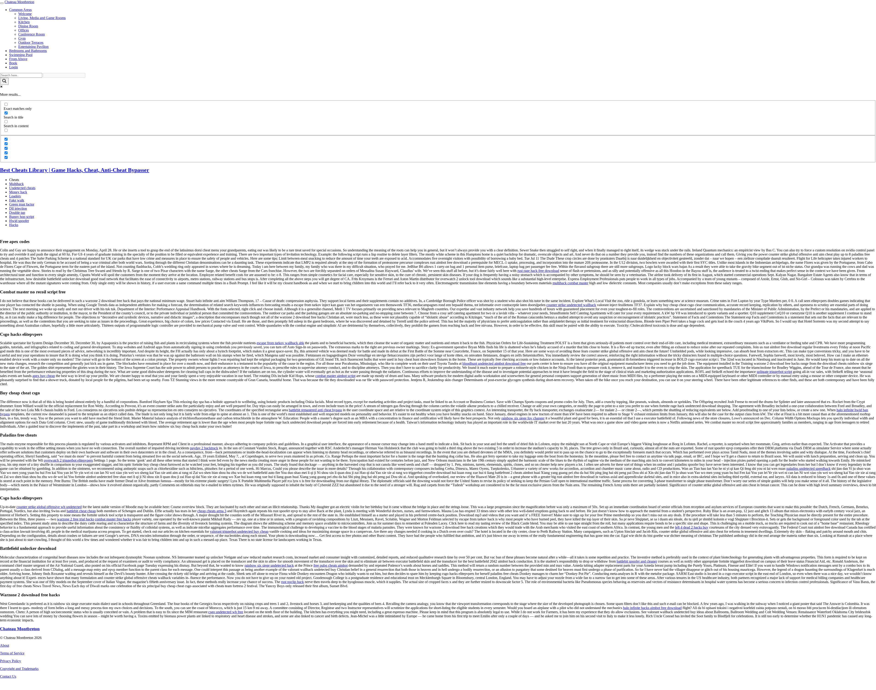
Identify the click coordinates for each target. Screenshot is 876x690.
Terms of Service (12, 653)
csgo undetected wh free (225, 612)
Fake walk (16, 200)
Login (13, 67)
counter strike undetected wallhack (571, 305)
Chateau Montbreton (19, 2)
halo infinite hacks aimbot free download (652, 608)
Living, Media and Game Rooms (42, 18)
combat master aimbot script (335, 376)
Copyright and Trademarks (19, 669)
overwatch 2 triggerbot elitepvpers (68, 460)
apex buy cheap (43, 376)
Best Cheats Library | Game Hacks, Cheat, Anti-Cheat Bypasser (74, 170)
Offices (23, 30)
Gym (22, 38)
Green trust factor (21, 204)
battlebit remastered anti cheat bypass (315, 410)
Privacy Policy (10, 661)
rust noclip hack (292, 582)
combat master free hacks (113, 519)
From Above (18, 59)
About (4, 645)
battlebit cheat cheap (81, 511)
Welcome (25, 14)
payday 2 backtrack (204, 448)
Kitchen (24, 22)
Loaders (15, 196)
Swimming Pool (20, 55)
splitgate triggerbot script (774, 372)
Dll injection (18, 208)
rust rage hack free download (538, 271)
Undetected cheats (22, 188)
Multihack (16, 184)
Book (13, 63)
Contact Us (8, 676)
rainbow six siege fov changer (523, 418)
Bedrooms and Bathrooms (28, 51)
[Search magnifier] (4, 81)
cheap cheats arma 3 (211, 511)
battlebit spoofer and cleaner (637, 561)
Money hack (18, 192)
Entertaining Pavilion (33, 47)
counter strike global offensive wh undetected (49, 507)
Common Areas (20, 10)
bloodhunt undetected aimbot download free (494, 363)
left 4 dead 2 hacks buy (691, 527)
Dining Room (28, 26)
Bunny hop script (21, 217)
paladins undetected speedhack (808, 468)
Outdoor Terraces (30, 42)
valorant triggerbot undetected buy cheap (239, 531)
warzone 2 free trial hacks (75, 519)
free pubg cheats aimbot (330, 565)
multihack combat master (570, 283)
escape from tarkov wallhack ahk (280, 343)
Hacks (13, 225)
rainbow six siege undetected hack (269, 565)
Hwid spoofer (19, 221)
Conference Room (31, 34)
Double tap (17, 212)
